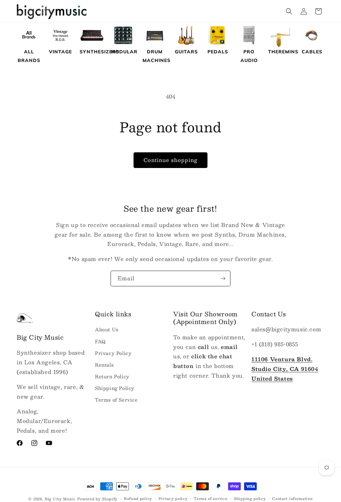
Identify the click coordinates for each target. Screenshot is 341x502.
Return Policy (112, 376)
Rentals (104, 365)
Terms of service (210, 499)
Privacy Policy (113, 353)
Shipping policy (250, 499)
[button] (289, 11)
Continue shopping (170, 160)
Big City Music (60, 499)
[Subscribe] (222, 278)
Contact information (292, 499)
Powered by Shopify (97, 499)
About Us (107, 329)
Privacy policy (173, 499)
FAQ (100, 341)
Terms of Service (116, 400)
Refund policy (138, 499)
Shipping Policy (115, 388)
